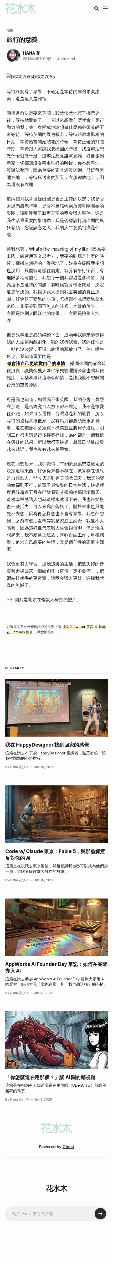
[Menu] (105, 8)
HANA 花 (31, 53)
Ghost (68, 1146)
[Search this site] (96, 8)
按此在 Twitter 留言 (77, 627)
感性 (10, 30)
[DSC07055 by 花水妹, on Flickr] (56, 77)
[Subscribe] (100, 1213)
